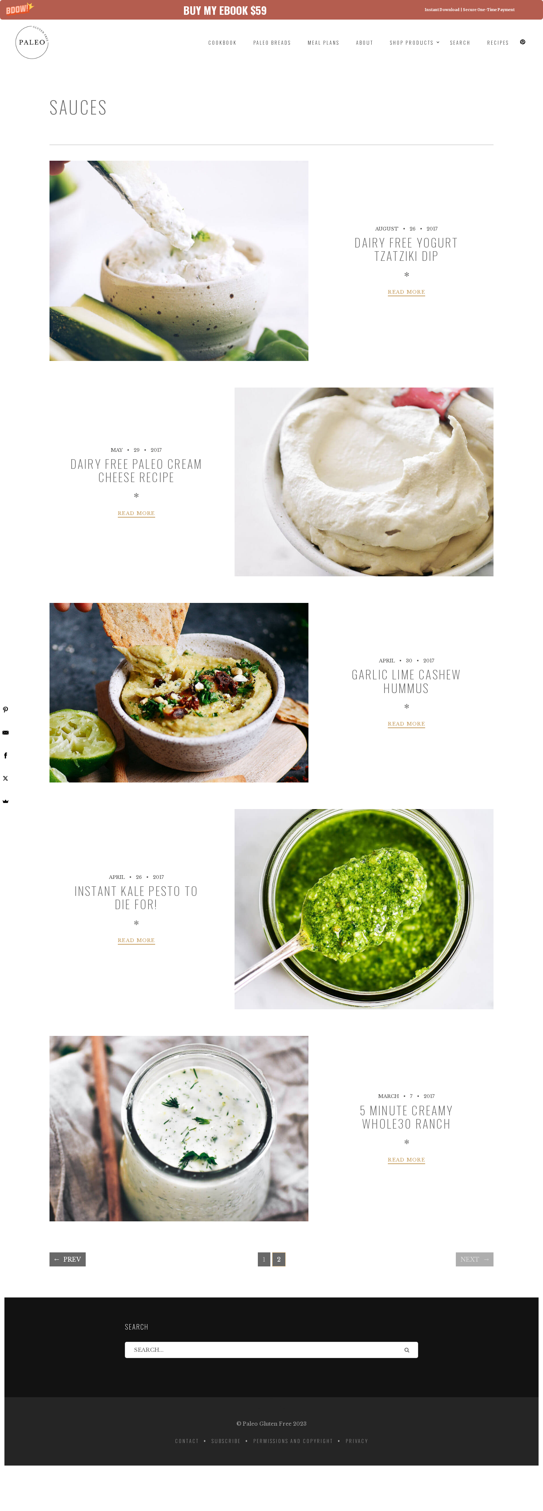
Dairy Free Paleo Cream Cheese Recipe (136, 470)
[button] (271, 10)
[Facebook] (5, 755)
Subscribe (226, 1441)
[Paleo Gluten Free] (39, 42)
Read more (406, 292)
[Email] (5, 732)
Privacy (357, 1441)
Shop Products (412, 42)
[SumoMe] (5, 801)
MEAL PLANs (323, 42)
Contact (187, 1441)
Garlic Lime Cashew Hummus (407, 680)
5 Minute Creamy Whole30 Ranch (407, 1116)
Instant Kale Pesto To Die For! (136, 897)
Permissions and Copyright (293, 1441)
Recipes (498, 42)
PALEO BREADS (272, 42)
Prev (72, 1259)
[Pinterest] (5, 709)
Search (460, 42)
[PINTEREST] (523, 42)
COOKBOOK (222, 42)
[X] (5, 778)
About (364, 42)
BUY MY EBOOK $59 (225, 10)
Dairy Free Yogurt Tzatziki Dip (406, 248)
